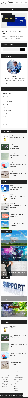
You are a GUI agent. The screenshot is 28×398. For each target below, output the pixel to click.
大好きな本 (5, 107)
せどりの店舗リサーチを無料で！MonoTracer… (17, 224)
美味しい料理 (5, 124)
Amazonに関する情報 (7, 93)
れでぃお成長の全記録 (7, 101)
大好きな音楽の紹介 (7, 110)
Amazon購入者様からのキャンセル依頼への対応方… (18, 174)
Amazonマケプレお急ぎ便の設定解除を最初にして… (18, 165)
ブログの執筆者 (4, 381)
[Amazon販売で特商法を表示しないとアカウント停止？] (14, 20)
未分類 (4, 119)
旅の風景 (4, 116)
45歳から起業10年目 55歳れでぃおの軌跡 (13, 395)
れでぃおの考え (6, 99)
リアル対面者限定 (5, 379)
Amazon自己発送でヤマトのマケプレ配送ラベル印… (18, 206)
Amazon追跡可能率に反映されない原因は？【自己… (18, 156)
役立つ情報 (5, 113)
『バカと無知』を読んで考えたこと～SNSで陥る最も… (18, 188)
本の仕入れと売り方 (7, 121)
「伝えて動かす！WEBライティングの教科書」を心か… (18, 215)
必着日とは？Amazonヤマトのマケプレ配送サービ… (18, 138)
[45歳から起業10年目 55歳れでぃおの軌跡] (11, 2)
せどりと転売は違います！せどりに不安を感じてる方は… (18, 147)
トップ (2, 374)
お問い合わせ (4, 386)
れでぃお (14, 76)
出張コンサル (5, 104)
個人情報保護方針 (5, 383)
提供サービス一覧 (5, 375)
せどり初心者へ (6, 96)
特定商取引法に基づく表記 (6, 384)
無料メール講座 (4, 377)
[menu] (26, 2)
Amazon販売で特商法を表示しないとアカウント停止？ (14, 32)
